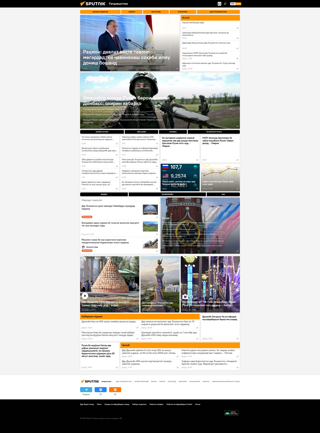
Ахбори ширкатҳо (139, 404)
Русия (166, 218)
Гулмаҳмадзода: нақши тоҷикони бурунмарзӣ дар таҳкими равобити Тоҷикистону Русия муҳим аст (189, 235)
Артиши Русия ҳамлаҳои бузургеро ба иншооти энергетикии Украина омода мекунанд (122, 121)
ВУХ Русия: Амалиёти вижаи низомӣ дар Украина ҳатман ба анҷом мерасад (193, 241)
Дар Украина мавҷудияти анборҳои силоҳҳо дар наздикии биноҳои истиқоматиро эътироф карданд (189, 223)
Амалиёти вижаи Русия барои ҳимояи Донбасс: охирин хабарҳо (126, 100)
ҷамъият (182, 381)
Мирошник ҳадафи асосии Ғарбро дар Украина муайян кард (113, 114)
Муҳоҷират (195, 381)
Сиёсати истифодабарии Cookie (179, 404)
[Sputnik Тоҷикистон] (94, 7)
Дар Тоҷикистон (124, 381)
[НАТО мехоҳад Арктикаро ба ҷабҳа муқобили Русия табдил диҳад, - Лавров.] (220, 148)
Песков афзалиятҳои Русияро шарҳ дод (103, 109)
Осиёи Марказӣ (141, 381)
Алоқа (197, 404)
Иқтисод (172, 381)
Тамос (99, 404)
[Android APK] (231, 413)
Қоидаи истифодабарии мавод (117, 404)
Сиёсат (162, 381)
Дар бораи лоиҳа (87, 404)
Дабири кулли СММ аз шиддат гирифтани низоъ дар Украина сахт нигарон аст (192, 246)
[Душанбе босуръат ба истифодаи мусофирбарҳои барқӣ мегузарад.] (220, 327)
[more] (177, 68)
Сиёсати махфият (157, 404)
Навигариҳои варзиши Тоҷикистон (229, 381)
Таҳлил (206, 381)
